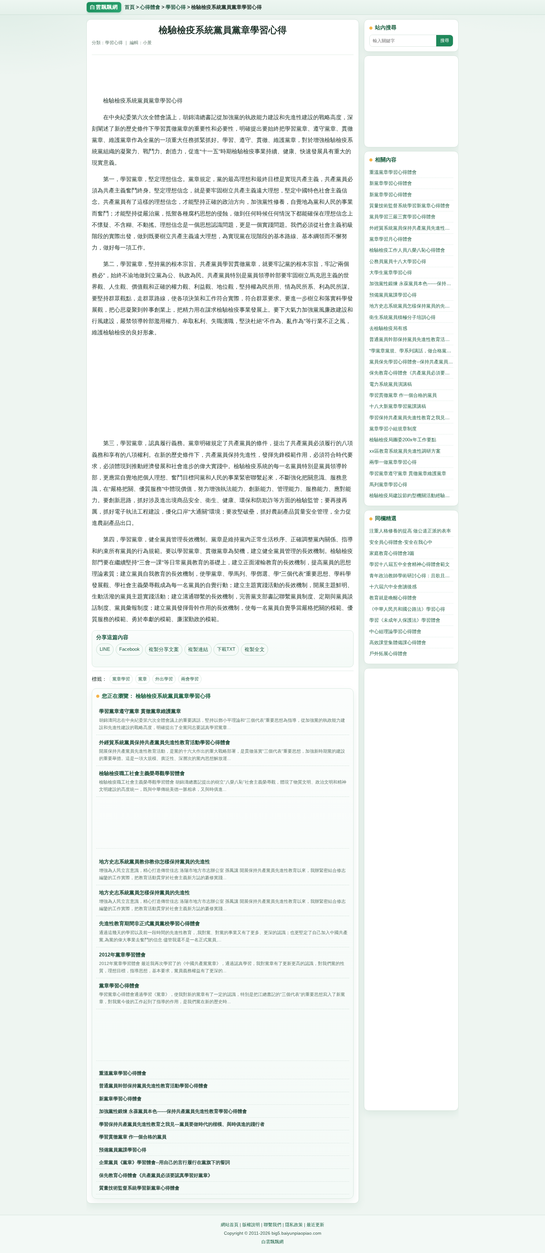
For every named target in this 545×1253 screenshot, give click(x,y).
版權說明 (251, 1224)
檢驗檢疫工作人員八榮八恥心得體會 (407, 250)
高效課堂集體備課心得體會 (397, 642)
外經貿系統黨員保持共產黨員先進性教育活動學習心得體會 (411, 228)
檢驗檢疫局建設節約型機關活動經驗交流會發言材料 (411, 495)
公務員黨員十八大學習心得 (397, 261)
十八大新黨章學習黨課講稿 (397, 406)
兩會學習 (190, 678)
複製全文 (254, 649)
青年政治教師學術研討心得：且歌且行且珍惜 (411, 575)
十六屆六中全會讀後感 (393, 586)
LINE (105, 649)
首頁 (130, 7)
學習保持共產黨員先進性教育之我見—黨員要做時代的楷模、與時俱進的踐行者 (182, 1124)
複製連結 (198, 649)
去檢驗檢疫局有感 (388, 328)
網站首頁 (229, 1224)
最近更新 (315, 1224)
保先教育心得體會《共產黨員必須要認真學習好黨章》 (156, 1175)
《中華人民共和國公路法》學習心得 (407, 609)
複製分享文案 (164, 649)
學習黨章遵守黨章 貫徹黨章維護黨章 (407, 473)
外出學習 (164, 678)
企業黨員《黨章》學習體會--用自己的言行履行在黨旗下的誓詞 (164, 1162)
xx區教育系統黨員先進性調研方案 (405, 451)
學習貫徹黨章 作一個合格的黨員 (133, 1136)
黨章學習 (121, 678)
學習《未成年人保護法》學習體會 (404, 620)
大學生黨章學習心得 (390, 272)
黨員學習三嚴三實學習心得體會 (402, 216)
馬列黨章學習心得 (388, 484)
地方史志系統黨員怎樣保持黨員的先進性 (411, 306)
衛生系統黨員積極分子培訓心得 (402, 317)
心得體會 (150, 7)
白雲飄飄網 (272, 1241)
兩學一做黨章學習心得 (393, 462)
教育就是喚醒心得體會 (393, 597)
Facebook (129, 649)
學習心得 (176, 7)
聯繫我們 (272, 1224)
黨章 (142, 678)
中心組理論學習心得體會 (395, 631)
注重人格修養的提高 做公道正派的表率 (410, 530)
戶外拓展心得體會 (388, 653)
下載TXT (226, 649)
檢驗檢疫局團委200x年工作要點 (402, 439)
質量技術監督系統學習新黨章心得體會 (139, 1188)
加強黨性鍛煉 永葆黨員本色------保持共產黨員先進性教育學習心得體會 (173, 1111)
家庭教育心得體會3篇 (391, 553)
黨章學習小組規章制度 (393, 428)
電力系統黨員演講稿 (390, 384)
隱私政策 (294, 1224)
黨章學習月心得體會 (390, 239)
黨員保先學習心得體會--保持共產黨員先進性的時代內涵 (411, 361)
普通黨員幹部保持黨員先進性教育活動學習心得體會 (153, 1085)
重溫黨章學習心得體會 (122, 1073)
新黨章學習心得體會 (120, 1098)
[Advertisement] (223, 73)
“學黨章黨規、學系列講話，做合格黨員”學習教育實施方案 (411, 350)
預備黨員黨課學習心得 (122, 1149)
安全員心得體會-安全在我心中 (400, 542)
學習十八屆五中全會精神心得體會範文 (409, 564)
